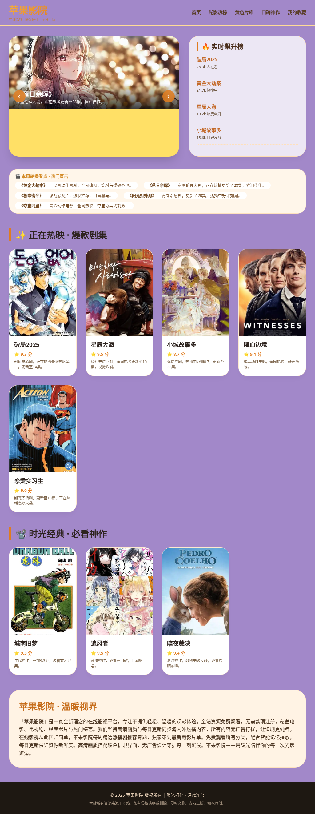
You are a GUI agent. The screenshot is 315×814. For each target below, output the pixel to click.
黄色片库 (244, 12)
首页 (196, 12)
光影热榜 (218, 12)
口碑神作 (270, 12)
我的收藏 (297, 12)
